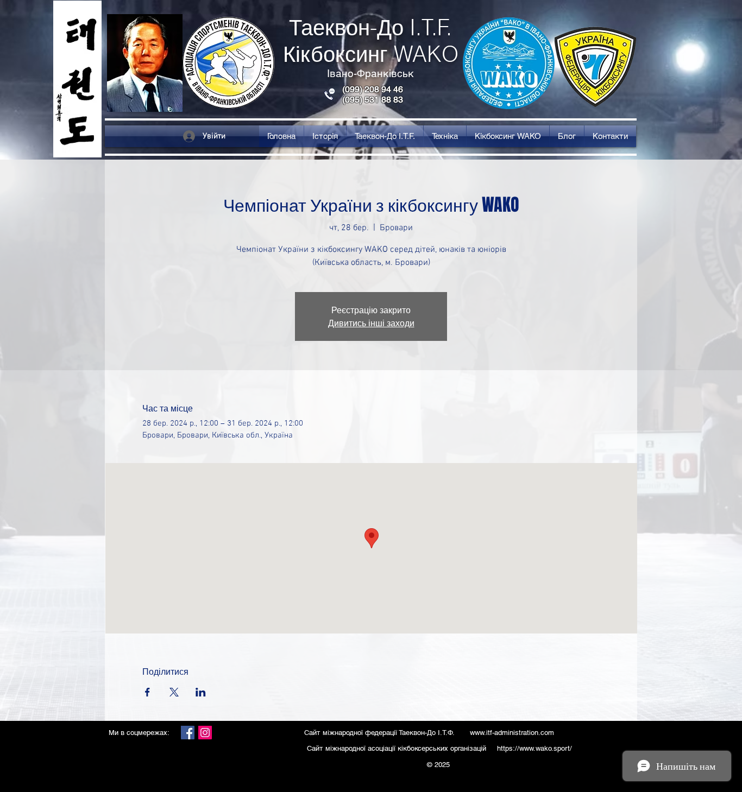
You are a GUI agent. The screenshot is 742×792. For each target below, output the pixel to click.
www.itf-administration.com (512, 732)
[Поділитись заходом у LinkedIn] (201, 692)
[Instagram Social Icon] (205, 732)
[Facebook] (187, 732)
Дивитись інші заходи (371, 322)
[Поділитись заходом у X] (174, 692)
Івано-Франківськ (370, 73)
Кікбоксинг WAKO (370, 54)
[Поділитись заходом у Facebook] (147, 692)
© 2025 (439, 765)
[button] (325, 136)
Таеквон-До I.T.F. (370, 27)
